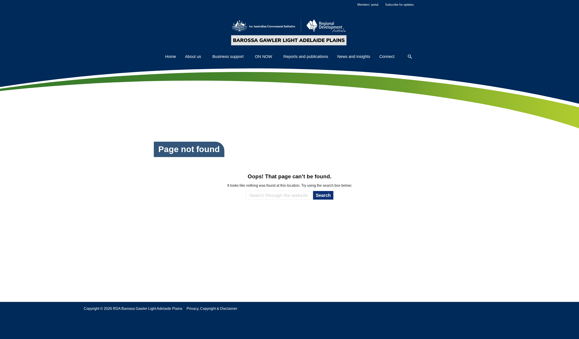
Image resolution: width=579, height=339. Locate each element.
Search (323, 195)
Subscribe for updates (399, 4)
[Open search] (410, 57)
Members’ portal (367, 4)
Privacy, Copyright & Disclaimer (212, 308)
